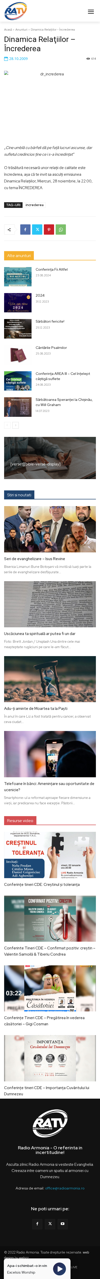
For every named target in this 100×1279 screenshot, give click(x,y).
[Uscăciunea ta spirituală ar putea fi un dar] (50, 604)
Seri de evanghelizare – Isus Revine (34, 558)
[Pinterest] (49, 229)
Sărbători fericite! (50, 321)
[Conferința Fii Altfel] (18, 276)
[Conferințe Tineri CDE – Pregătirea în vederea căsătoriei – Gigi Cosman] (50, 988)
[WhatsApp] (61, 229)
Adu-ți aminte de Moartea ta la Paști (35, 708)
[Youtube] (63, 1224)
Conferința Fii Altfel (52, 269)
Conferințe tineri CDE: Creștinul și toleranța (42, 884)
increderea (35, 205)
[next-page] (15, 425)
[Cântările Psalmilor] (18, 355)
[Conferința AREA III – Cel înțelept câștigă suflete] (18, 381)
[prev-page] (7, 425)
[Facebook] (25, 229)
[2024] (18, 302)
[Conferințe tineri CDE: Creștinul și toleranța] (50, 855)
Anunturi (21, 30)
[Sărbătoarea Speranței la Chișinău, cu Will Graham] (18, 407)
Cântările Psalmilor (51, 347)
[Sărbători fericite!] (18, 328)
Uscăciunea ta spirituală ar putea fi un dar (39, 633)
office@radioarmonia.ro (64, 1188)
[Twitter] (37, 229)
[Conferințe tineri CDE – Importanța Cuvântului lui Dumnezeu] (50, 1058)
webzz (24, 1258)
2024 (40, 295)
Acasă (8, 30)
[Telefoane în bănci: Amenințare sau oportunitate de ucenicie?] (50, 754)
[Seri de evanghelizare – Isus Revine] (50, 529)
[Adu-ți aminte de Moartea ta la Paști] (50, 679)
